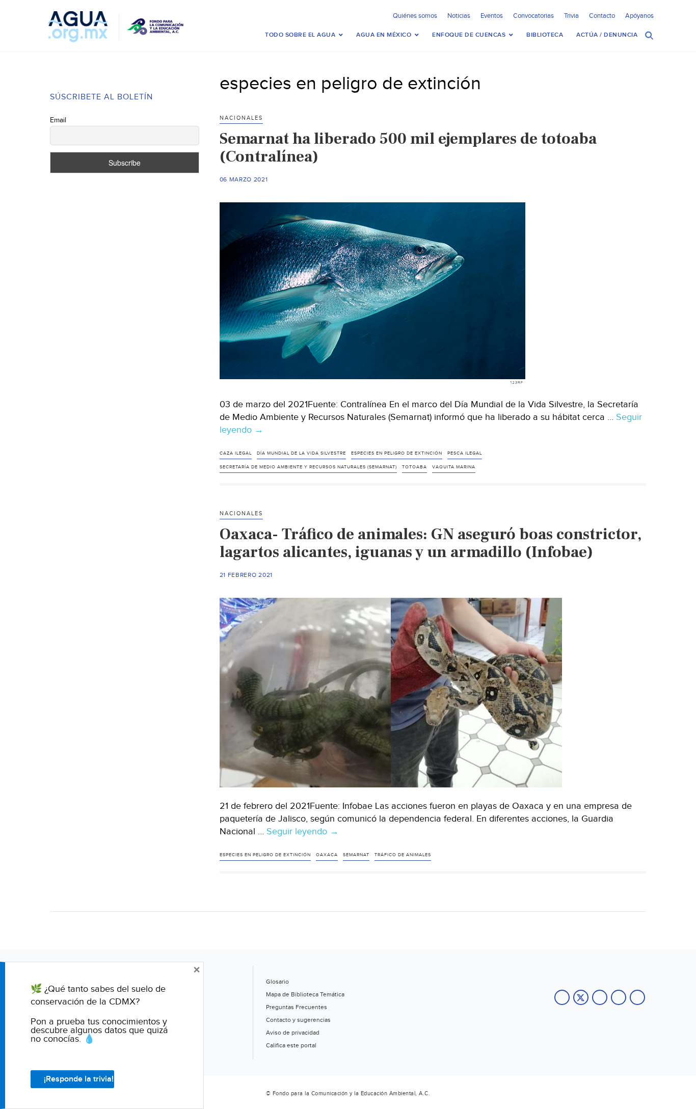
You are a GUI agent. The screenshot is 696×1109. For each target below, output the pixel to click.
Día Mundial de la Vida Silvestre (301, 453)
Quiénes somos (415, 16)
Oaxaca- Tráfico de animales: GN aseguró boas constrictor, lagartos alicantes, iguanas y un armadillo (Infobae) (430, 543)
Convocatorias (533, 16)
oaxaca (327, 855)
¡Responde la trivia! (79, 1079)
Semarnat (356, 855)
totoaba (414, 467)
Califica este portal (291, 1045)
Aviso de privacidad (292, 1032)
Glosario (277, 981)
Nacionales (241, 118)
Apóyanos (639, 16)
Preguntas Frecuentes (296, 1007)
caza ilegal (236, 453)
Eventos (491, 16)
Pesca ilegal (464, 453)
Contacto (602, 16)
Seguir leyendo (302, 831)
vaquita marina (453, 467)
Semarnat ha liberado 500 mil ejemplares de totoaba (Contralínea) (408, 147)
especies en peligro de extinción (396, 453)
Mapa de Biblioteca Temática (305, 994)
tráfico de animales (402, 855)
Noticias (458, 16)
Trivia (571, 16)
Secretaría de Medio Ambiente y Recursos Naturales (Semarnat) (308, 467)
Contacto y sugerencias (298, 1019)
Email (58, 120)
